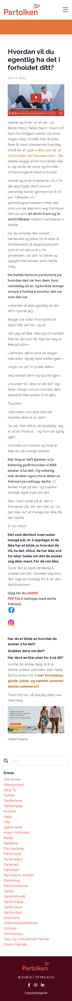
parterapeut (13, 859)
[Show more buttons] (60, 113)
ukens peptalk (15, 944)
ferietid (10, 811)
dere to (10, 790)
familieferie (13, 801)
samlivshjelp (14, 902)
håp (7, 822)
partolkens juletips (19, 875)
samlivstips (13, 912)
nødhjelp (11, 843)
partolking (12, 880)
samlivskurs (13, 907)
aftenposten (14, 785)
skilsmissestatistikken (21, 923)
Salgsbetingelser (36, 993)
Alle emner (12, 779)
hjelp (8, 817)
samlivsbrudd (14, 896)
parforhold (12, 854)
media (8, 838)
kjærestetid (13, 827)
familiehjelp (13, 806)
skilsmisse (12, 918)
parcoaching (13, 848)
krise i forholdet (17, 833)
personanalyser (16, 886)
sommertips (13, 934)
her (25, 695)
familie (9, 795)
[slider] (36, 113)
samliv (9, 891)
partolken (11, 870)
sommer (10, 928)
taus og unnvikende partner (26, 939)
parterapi (11, 864)
